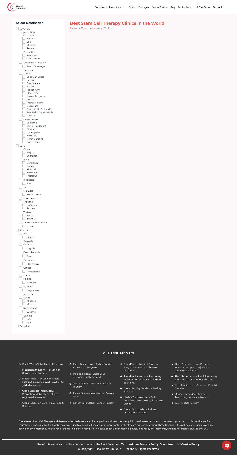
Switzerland (30, 308)
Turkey (27, 212)
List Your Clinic (202, 7)
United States (31, 119)
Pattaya (31, 208)
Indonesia (28, 179)
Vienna (30, 237)
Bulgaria (28, 241)
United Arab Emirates (35, 222)
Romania (28, 286)
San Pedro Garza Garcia (40, 112)
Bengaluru (33, 162)
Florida (31, 129)
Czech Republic (32, 252)
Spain (26, 297)
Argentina (29, 32)
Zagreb (31, 248)
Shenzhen (32, 155)
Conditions (100, 7)
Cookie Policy (190, 444)
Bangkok (32, 205)
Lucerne (31, 311)
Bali (29, 183)
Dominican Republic (34, 62)
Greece (27, 267)
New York (32, 135)
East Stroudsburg (36, 125)
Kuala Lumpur (35, 194)
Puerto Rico (33, 142)
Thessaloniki (33, 271)
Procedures (115, 7)
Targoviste (33, 290)
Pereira (31, 48)
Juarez (30, 86)
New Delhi (32, 172)
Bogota (31, 38)
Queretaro (32, 105)
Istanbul (31, 218)
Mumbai (31, 169)
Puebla (30, 99)
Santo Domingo (36, 66)
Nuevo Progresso (36, 96)
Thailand (28, 201)
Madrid (31, 304)
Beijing (31, 152)
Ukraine (27, 315)
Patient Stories (159, 7)
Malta (26, 275)
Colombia (28, 35)
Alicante (31, 300)
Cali (29, 41)
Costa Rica (29, 52)
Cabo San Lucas (35, 76)
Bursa (30, 215)
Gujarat (31, 166)
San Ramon (33, 58)
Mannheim (33, 263)
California (32, 122)
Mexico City (33, 89)
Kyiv (29, 322)
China (26, 149)
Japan (26, 187)
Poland (27, 278)
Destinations (184, 7)
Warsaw (31, 282)
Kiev (29, 318)
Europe (24, 230)
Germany (28, 260)
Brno (29, 256)
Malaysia (28, 190)
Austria (27, 233)
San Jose (31, 55)
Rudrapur (32, 175)
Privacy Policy (149, 444)
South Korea (30, 198)
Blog (173, 7)
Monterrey (32, 93)
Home (74, 28)
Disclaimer (167, 444)
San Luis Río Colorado (39, 109)
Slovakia (28, 294)
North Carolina (35, 138)
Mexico (27, 73)
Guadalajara (33, 83)
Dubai (30, 226)
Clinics (131, 7)
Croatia (27, 244)
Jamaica (28, 70)
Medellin (31, 45)
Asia (22, 146)
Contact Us (219, 7)
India (26, 159)
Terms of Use (130, 444)
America (25, 28)
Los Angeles (33, 132)
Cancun (31, 80)
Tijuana (31, 115)
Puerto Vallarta (35, 102)
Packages (143, 7)
